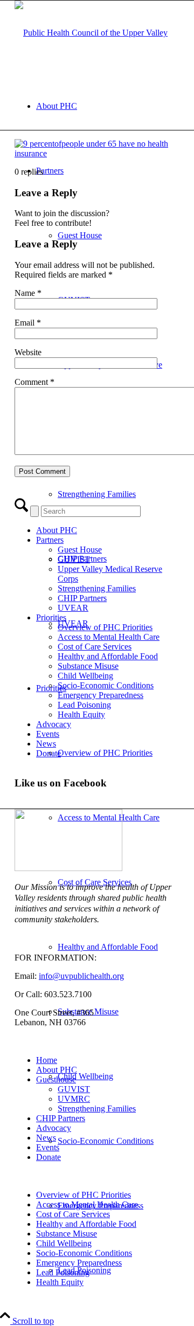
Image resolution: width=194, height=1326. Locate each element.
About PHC (56, 530)
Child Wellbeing (85, 675)
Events (47, 733)
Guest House (80, 549)
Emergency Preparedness (100, 695)
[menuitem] (107, 106)
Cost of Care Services (94, 646)
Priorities (51, 617)
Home (46, 1060)
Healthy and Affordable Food (108, 656)
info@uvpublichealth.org (81, 975)
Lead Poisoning (84, 704)
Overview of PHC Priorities (105, 627)
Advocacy (53, 724)
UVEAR (73, 607)
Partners (50, 539)
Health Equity (81, 714)
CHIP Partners (82, 598)
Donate (48, 753)
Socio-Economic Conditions (106, 685)
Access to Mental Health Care (109, 636)
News (46, 743)
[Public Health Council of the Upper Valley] (91, 32)
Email (28, 322)
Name (28, 293)
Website (28, 352)
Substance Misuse (88, 666)
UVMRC (74, 1098)
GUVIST (74, 559)
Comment (34, 381)
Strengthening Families (97, 588)
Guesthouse (56, 1079)
